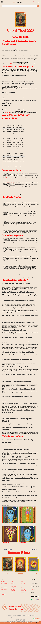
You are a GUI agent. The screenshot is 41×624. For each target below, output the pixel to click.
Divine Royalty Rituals (14, 587)
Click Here (37, 622)
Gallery (22, 587)
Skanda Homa (20, 573)
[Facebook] (32, 596)
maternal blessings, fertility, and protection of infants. (21, 56)
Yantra (12, 581)
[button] (40, 622)
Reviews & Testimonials (23, 585)
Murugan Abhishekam (10, 182)
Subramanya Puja (33, 573)
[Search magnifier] (38, 6)
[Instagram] (33, 596)
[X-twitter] (36, 596)
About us (3, 581)
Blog (22, 581)
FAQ (12, 592)
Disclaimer (3, 594)
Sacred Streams (24, 583)
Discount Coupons (5, 583)
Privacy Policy (4, 589)
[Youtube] (35, 596)
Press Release (23, 593)
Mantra (12, 584)
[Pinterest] (38, 596)
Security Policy (4, 592)
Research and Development (23, 590)
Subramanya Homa (7, 573)
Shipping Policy (4, 587)
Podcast (22, 592)
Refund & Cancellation (3, 585)
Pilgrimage (13, 583)
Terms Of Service (4, 591)
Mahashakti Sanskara (13, 590)
